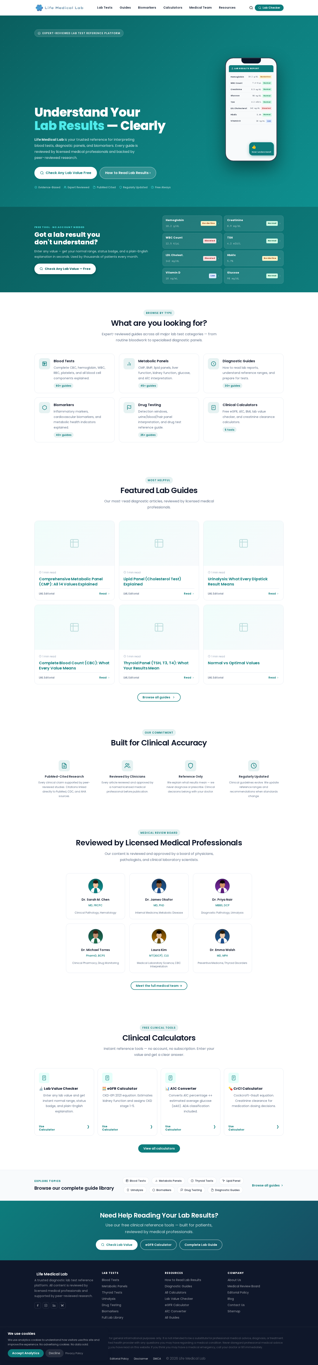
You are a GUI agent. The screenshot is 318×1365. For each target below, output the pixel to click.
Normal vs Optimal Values (234, 663)
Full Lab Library (112, 1317)
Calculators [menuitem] (172, 7)
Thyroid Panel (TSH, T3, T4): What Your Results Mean (156, 665)
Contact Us (236, 1305)
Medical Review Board (244, 1286)
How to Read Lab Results (183, 1280)
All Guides (172, 1317)
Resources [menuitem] (227, 7)
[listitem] (95, 896)
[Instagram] (46, 1305)
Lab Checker (271, 7)
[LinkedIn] (54, 1305)
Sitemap (234, 1311)
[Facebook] (37, 1305)
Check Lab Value (119, 1245)
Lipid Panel (233, 1181)
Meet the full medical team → (159, 986)
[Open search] (251, 8)
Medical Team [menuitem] (200, 7)
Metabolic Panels (170, 1181)
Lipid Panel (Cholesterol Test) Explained (152, 581)
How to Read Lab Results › (128, 172)
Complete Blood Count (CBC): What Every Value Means (74, 665)
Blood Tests (138, 1181)
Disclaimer (141, 1358)
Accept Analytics (25, 1353)
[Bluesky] (62, 1305)
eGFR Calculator (158, 1245)
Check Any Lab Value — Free (68, 269)
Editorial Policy (238, 1292)
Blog (231, 1299)
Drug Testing (193, 1190)
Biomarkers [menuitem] (147, 7)
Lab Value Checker (179, 1299)
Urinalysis (137, 1190)
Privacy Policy (74, 1353)
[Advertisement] (123, 73)
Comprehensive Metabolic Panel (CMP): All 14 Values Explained (71, 581)
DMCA (157, 1358)
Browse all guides (156, 697)
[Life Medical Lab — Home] (59, 7)
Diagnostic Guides (227, 1190)
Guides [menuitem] (125, 7)
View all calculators (159, 1148)
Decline (54, 1353)
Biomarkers (163, 1190)
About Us (234, 1280)
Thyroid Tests (204, 1181)
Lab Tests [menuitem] (104, 7)
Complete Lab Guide (201, 1245)
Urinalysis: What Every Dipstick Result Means (237, 581)
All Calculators (175, 1292)
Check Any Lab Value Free (68, 172)
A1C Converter (175, 1311)
